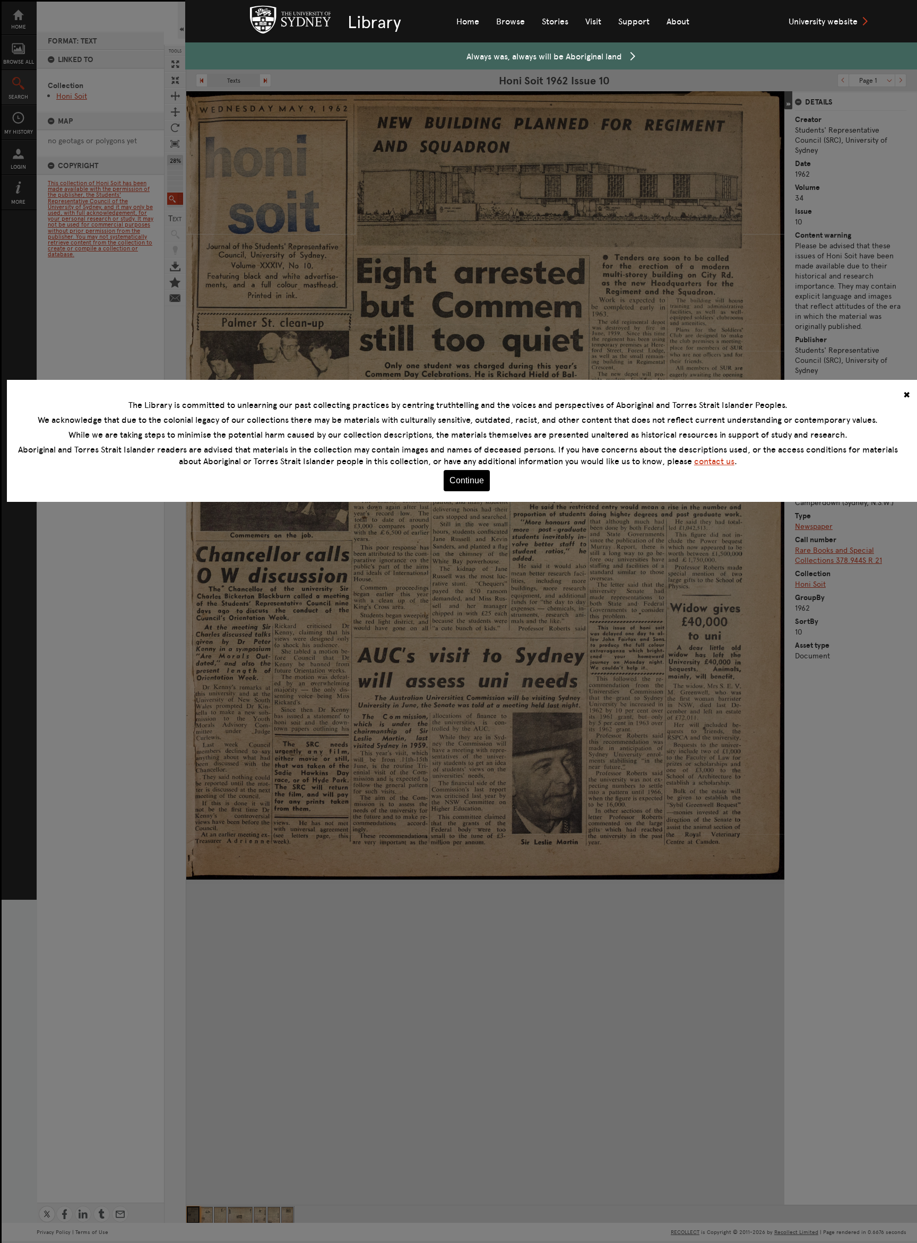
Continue (466, 480)
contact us (714, 461)
